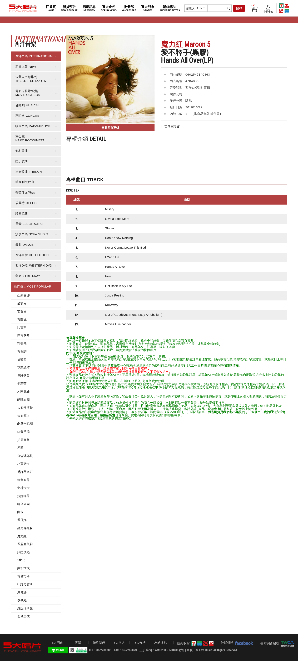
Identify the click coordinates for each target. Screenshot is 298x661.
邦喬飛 (22, 343)
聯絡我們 (99, 642)
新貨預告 (69, 8)
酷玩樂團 (23, 400)
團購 (78, 642)
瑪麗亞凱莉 (25, 544)
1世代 (21, 560)
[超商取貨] (201, 643)
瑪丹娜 (22, 520)
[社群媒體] (243, 643)
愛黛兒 (22, 303)
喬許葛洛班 (25, 472)
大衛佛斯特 (25, 407)
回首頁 (51, 8)
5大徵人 (119, 642)
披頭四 (22, 359)
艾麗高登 (23, 440)
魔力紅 (22, 536)
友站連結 (160, 642)
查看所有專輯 (110, 127)
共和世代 (23, 568)
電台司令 (23, 576)
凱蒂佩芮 (23, 480)
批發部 (129, 8)
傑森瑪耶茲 (25, 456)
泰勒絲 (22, 600)
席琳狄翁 (23, 375)
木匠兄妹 (23, 391)
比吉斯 (22, 327)
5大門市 (57, 642)
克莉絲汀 (23, 367)
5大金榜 (140, 642)
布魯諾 (22, 351)
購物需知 (170, 8)
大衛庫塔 (23, 416)
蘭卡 (20, 512)
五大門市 (147, 8)
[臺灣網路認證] (286, 644)
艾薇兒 (22, 311)
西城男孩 (23, 616)
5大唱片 (23, 8)
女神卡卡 (23, 488)
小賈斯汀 (23, 464)
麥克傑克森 (25, 528)
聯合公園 (23, 504)
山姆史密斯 (25, 584)
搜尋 (239, 8)
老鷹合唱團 (25, 423)
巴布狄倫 (23, 335)
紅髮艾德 (23, 432)
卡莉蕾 (22, 383)
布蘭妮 (22, 319)
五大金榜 (109, 8)
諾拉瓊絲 (23, 552)
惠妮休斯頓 (25, 608)
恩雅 (20, 448)
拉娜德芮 (23, 496)
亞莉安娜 (23, 295)
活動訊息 (89, 8)
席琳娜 (22, 592)
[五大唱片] (22, 647)
